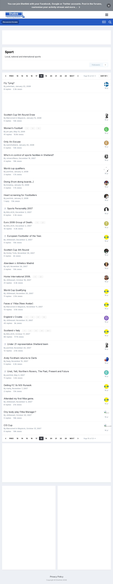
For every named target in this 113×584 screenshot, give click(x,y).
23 (66, 76)
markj (8, 388)
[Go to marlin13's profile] (106, 359)
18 (41, 76)
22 (61, 76)
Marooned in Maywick (15, 118)
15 (27, 76)
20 (51, 76)
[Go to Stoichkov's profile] (106, 183)
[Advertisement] (56, 37)
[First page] (6, 76)
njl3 (7, 266)
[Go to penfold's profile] (106, 116)
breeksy (9, 185)
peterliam (10, 86)
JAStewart (10, 240)
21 (56, 76)
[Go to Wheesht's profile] (106, 426)
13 (17, 76)
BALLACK (10, 212)
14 (22, 76)
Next (72, 76)
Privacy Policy (56, 576)
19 (46, 76)
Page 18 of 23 (89, 76)
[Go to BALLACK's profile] (106, 196)
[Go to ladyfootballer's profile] (106, 129)
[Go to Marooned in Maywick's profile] (106, 169)
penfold (9, 171)
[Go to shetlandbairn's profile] (106, 251)
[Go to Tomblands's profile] (106, 264)
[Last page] (78, 76)
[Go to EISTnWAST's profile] (106, 372)
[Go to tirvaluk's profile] (106, 223)
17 (36, 76)
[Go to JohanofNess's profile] (106, 156)
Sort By (103, 76)
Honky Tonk (11, 253)
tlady (8, 361)
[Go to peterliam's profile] (106, 84)
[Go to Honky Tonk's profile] (106, 277)
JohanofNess (12, 158)
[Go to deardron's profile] (106, 318)
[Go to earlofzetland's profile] (106, 143)
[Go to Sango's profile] (106, 413)
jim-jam (9, 131)
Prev (11, 76)
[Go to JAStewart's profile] (106, 237)
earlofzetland (12, 145)
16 (32, 76)
